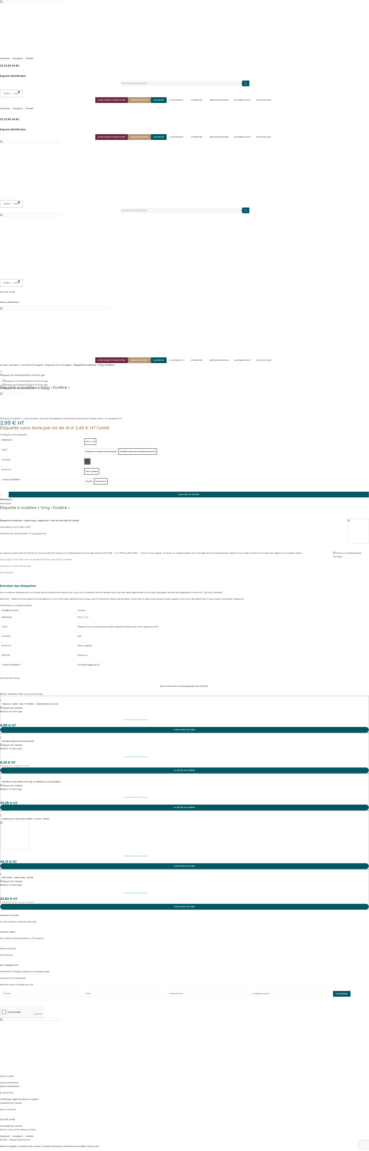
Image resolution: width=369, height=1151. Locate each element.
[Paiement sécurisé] (1, 911)
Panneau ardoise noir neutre (18, 741)
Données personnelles (75, 1146)
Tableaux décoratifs (139, 100)
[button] (1, 371)
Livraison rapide (7, 931)
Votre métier (196, 100)
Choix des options (184, 730)
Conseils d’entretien (52, 1146)
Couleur (5, 459)
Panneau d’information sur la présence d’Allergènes (31, 781)
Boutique (14, 365)
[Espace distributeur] (1, 72)
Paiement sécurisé (9, 915)
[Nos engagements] (1, 961)
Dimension (6, 439)
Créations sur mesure (11, 1103)
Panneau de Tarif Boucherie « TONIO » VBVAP (26, 819)
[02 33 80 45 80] (1, 62)
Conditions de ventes (29, 1146)
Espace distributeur (13, 76)
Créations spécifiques (219, 100)
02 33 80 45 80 (9, 65)
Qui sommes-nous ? (242, 100)
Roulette (6, 469)
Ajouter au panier (188, 494)
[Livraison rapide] (1, 928)
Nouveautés (159, 100)
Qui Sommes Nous (9, 1082)
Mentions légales (8, 1146)
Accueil (3, 365)
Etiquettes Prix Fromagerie (58, 365)
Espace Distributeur (9, 1086)
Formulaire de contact (11, 1126)
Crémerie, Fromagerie (32, 365)
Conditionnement (10, 479)
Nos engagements (9, 965)
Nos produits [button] (177, 100)
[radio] (90, 441)
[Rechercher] (245, 83)
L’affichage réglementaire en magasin (19, 1099)
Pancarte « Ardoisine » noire (17, 877)
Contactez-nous (263, 100)
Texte (4, 449)
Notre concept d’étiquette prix (111, 100)
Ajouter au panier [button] (184, 770)
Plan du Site (93, 1146)
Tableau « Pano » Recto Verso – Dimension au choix (30, 704)
